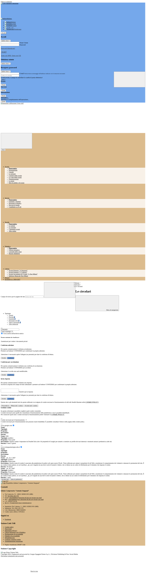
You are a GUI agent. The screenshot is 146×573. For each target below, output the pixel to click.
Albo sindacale (13, 324)
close (3, 150)
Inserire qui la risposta (26, 392)
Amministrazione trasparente (14, 541)
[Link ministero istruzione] (9, 3)
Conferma (10, 358)
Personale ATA (14, 320)
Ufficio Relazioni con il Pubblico (15, 532)
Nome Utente (24, 43)
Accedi (4, 33)
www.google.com (6, 425)
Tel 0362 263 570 (13, 496)
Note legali (8, 529)
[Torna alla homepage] (12, 103)
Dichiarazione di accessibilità (14, 534)
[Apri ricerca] (129, 79)
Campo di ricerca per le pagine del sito (13, 297)
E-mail (22, 73)
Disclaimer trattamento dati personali (12, 556)
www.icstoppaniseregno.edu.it (10, 447)
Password (23, 45)
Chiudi (3, 85)
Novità (77, 285)
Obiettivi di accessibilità (12, 536)
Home (77, 283)
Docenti (12, 317)
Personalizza (5, 406)
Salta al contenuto (6, 1)
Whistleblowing (10, 538)
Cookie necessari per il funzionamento (13, 420)
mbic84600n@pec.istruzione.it (26, 499)
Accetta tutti (31, 406)
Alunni (11, 315)
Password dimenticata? (8, 48)
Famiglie (12, 319)
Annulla (4, 358)
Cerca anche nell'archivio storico (13, 333)
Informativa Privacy (11, 530)
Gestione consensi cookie (13, 539)
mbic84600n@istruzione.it (25, 498)
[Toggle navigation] (16, 141)
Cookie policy (9, 527)
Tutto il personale (15, 322)
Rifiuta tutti (17, 406)
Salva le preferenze (16, 479)
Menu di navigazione (112, 310)
